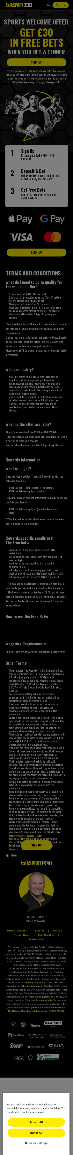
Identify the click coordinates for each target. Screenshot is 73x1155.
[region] (36, 1124)
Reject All (36, 1132)
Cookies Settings (36, 1143)
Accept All (36, 1122)
